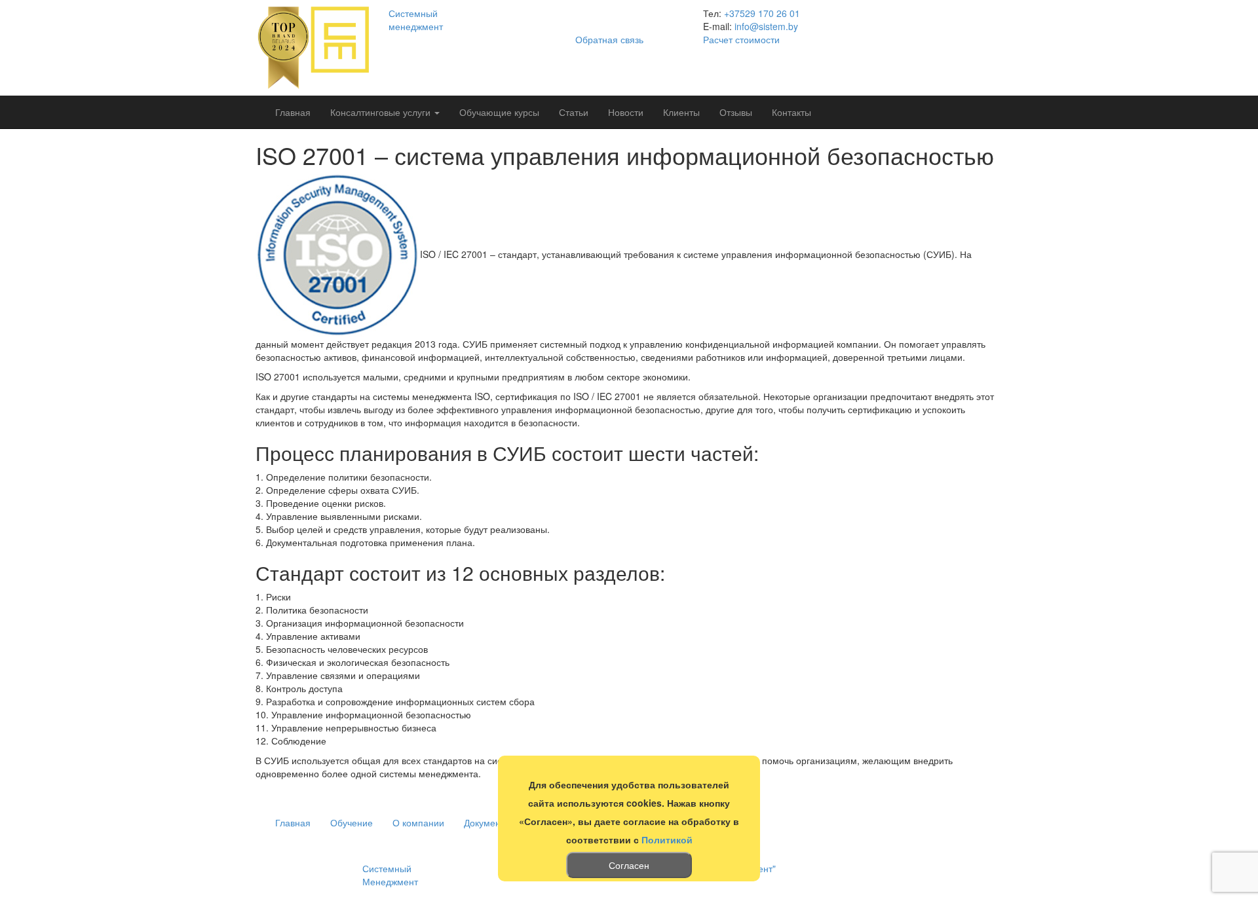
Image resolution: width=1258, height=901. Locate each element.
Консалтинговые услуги (381, 112)
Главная (293, 112)
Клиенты (681, 112)
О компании (418, 822)
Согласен (629, 865)
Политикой (667, 839)
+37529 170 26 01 (762, 13)
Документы (487, 822)
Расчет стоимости (741, 39)
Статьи (573, 112)
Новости (625, 112)
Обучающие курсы (499, 112)
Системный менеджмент (416, 20)
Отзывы (735, 112)
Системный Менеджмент (390, 875)
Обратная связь (609, 39)
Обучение (351, 822)
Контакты (791, 112)
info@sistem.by (766, 26)
